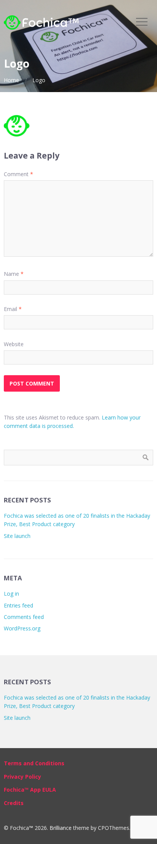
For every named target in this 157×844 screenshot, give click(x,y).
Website (14, 344)
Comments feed (24, 616)
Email (13, 309)
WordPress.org (22, 628)
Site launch (17, 535)
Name (14, 273)
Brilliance (61, 827)
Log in (11, 593)
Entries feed (18, 605)
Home (11, 80)
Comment (18, 174)
